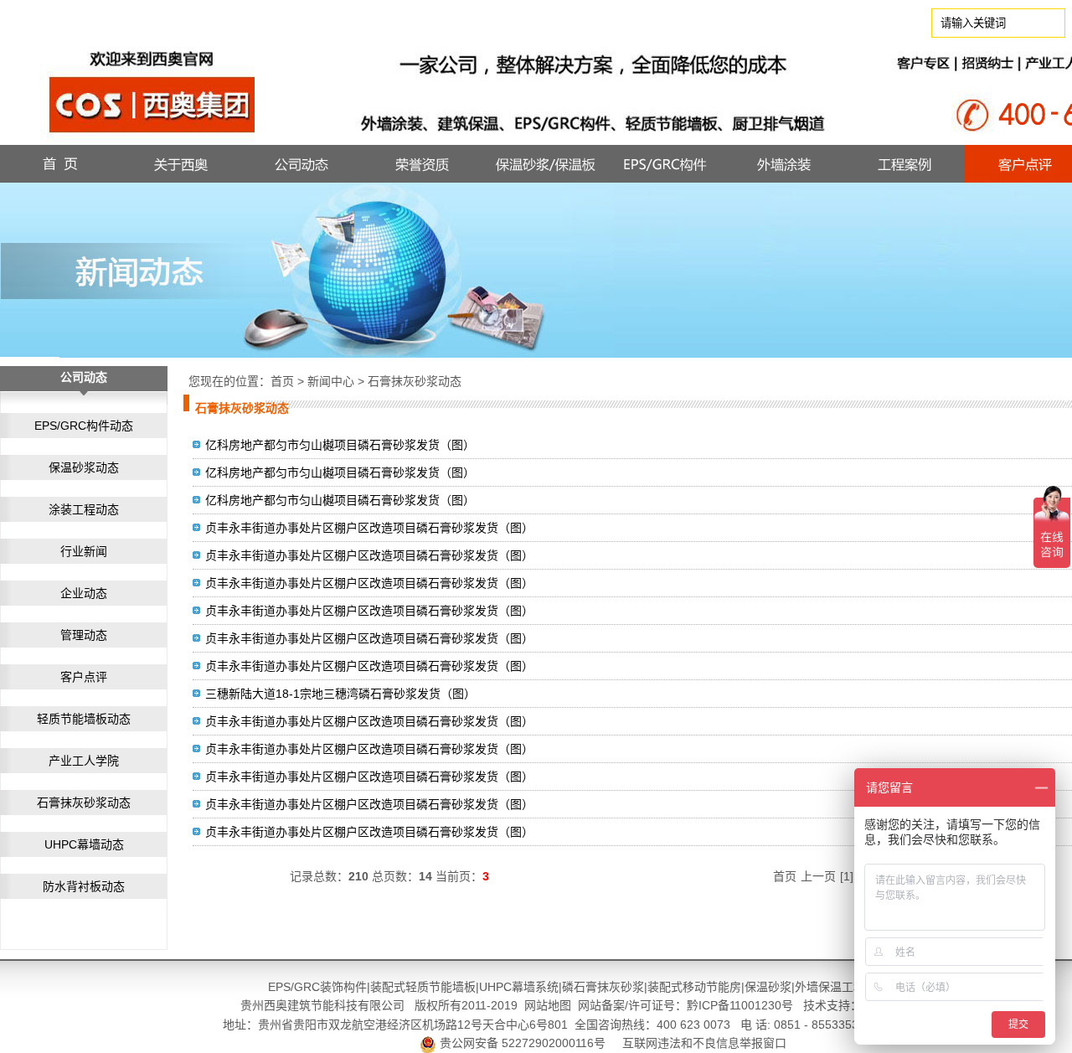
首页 (282, 381)
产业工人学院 (84, 760)
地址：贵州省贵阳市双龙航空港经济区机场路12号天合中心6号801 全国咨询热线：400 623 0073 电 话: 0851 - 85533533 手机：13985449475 (603, 1024)
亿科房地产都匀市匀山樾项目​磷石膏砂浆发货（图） (340, 500)
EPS (279, 987)
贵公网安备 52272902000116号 (523, 1043)
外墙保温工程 (830, 987)
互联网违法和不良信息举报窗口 (704, 1043)
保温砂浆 (768, 987)
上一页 (818, 876)
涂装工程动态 (84, 509)
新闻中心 (330, 381)
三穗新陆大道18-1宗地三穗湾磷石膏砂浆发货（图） (340, 693)
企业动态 (83, 593)
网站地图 (547, 1005)
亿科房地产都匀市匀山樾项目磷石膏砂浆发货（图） (340, 445)
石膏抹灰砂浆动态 (84, 802)
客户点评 (83, 677)
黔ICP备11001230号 (740, 1005)
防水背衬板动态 (84, 886)
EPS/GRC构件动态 (83, 425)
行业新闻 (83, 551)
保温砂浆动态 (84, 467)
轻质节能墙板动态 (84, 718)
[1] (846, 876)
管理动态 (83, 635)
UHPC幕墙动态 (84, 844)
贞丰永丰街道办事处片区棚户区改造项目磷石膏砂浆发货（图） (369, 527)
